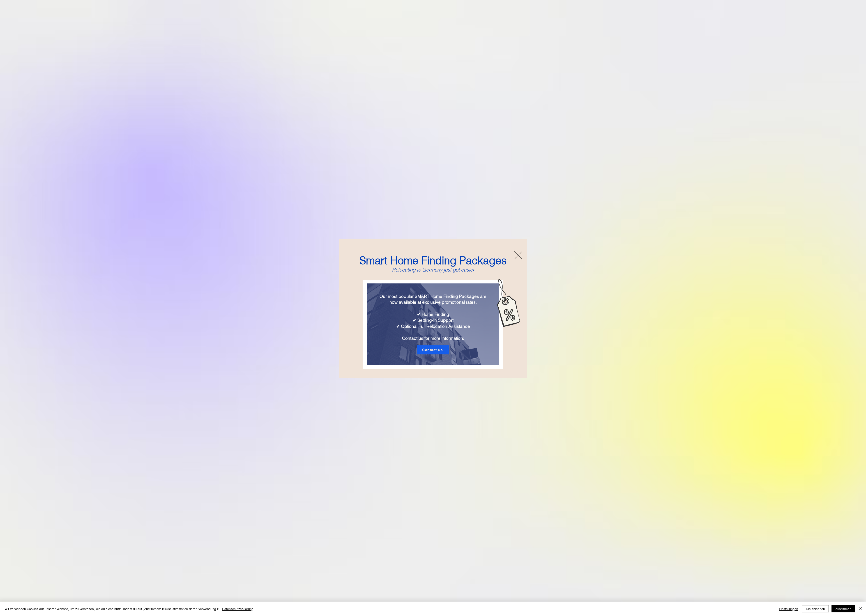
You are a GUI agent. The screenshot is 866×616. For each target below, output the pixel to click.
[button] (518, 255)
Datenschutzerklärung (237, 609)
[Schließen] (860, 608)
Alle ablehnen (815, 609)
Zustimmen (843, 609)
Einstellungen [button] (788, 609)
